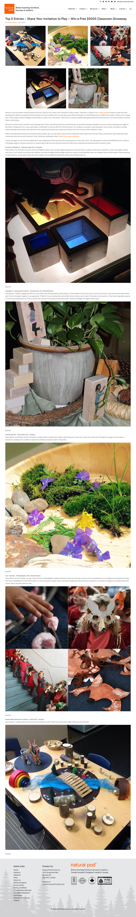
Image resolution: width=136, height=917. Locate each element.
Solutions (71, 9)
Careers (16, 900)
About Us (17, 880)
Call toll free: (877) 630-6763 (125, 1)
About (112, 9)
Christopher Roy (12, 22)
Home (16, 870)
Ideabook (17, 875)
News (104, 9)
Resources (93, 9)
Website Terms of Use (22, 898)
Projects (83, 9)
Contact (122, 9)
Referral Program (20, 883)
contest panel (103, 112)
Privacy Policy (19, 885)
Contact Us (46, 882)
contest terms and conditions (68, 136)
